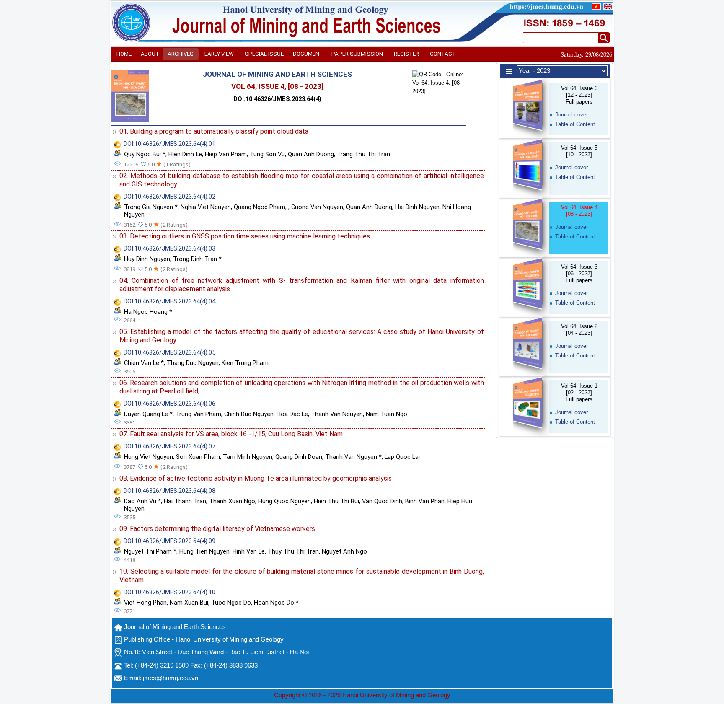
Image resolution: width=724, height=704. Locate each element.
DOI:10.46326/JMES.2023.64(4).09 (169, 541)
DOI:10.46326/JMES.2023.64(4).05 (169, 352)
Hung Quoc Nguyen (284, 501)
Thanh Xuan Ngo (232, 501)
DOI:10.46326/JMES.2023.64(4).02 (169, 196)
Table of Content (575, 124)
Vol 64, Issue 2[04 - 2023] (579, 329)
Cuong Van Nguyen (317, 207)
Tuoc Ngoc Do (231, 602)
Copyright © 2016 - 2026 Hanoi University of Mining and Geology (362, 695)
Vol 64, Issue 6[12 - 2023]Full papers (579, 95)
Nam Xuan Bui (189, 602)
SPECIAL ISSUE (264, 54)
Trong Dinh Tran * (197, 259)
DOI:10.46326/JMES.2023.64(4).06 (169, 403)
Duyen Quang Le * (148, 414)
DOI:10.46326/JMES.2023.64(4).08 (169, 490)
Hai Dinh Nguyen (417, 207)
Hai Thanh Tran (185, 501)
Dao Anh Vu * (142, 501)
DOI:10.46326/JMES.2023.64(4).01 (169, 144)
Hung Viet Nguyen (148, 457)
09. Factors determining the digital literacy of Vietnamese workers (217, 529)
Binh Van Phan (425, 501)
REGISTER (406, 54)
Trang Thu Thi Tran (363, 154)
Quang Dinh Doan (298, 457)
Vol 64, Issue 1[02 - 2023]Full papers (579, 392)
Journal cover (571, 114)
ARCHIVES (181, 54)
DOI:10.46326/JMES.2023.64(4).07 (169, 446)
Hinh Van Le (249, 551)
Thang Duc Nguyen (193, 363)
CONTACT (443, 54)
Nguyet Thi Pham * (150, 551)
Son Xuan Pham (198, 457)
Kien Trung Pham (245, 363)
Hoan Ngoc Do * (276, 602)
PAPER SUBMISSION (357, 54)
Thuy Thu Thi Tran (293, 551)
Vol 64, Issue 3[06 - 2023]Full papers (579, 273)
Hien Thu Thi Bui (336, 501)
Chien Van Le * (144, 363)
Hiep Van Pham (226, 154)
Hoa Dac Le (292, 414)
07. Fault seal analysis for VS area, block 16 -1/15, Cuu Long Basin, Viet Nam (231, 434)
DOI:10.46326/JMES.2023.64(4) (277, 99)
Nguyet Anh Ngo (344, 551)
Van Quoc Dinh (382, 501)
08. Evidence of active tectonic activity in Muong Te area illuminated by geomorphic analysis (255, 478)
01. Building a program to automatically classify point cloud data (213, 131)
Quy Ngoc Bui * (144, 154)
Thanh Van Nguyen (337, 414)
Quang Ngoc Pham (259, 207)
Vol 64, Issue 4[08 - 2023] (579, 210)
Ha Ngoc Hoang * (148, 312)
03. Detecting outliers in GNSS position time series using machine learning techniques (244, 236)
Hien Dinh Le (185, 154)
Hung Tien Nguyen (204, 551)
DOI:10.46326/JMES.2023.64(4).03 (169, 248)
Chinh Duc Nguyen (249, 414)
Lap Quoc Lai (402, 457)
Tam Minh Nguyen (247, 457)
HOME (124, 54)
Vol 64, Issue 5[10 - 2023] (579, 151)
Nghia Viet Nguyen (206, 207)
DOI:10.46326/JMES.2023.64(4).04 (169, 301)
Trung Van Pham (198, 414)
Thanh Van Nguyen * (353, 457)
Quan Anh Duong (311, 154)
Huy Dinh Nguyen (147, 259)
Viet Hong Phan (145, 602)
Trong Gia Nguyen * (151, 207)
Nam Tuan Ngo (386, 414)
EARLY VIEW (219, 54)
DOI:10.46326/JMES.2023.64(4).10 (169, 592)
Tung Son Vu (267, 154)
